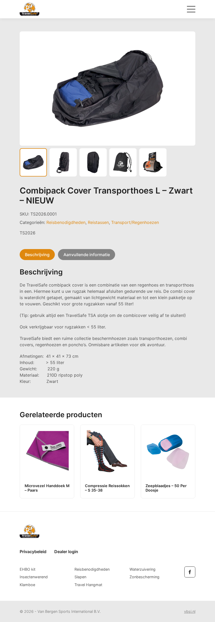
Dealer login (66, 551)
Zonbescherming (144, 577)
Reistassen (98, 222)
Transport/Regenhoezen (135, 222)
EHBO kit (27, 569)
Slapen (80, 577)
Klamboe (27, 584)
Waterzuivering (142, 569)
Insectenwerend (34, 577)
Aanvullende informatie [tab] (86, 254)
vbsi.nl (189, 611)
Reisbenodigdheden (65, 222)
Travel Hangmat (88, 584)
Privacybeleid (33, 551)
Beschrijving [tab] (37, 254)
